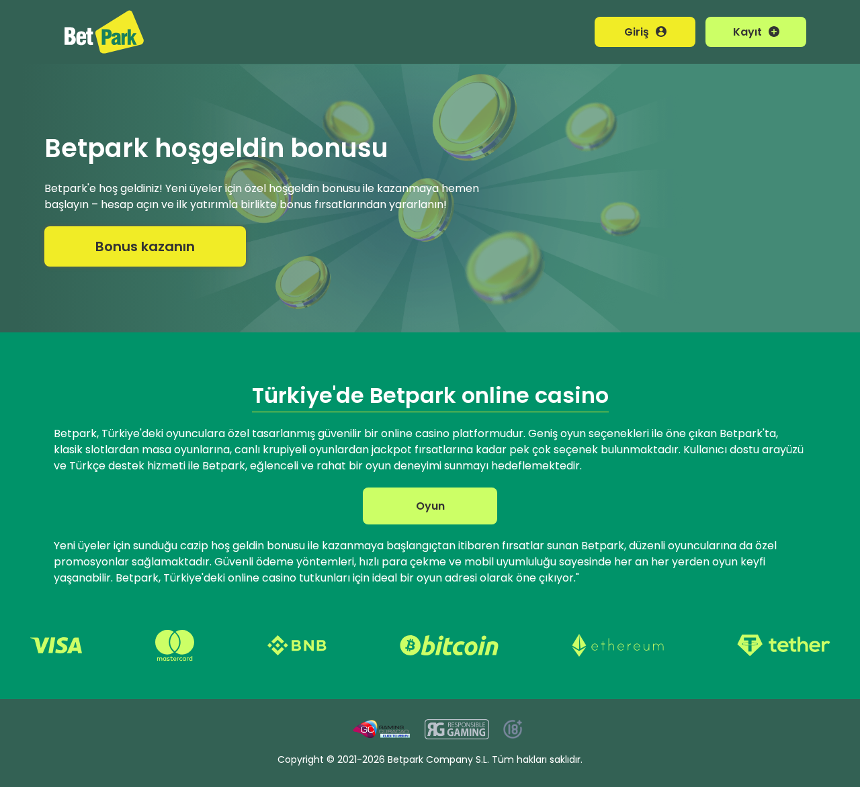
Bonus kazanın (145, 246)
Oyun (430, 506)
